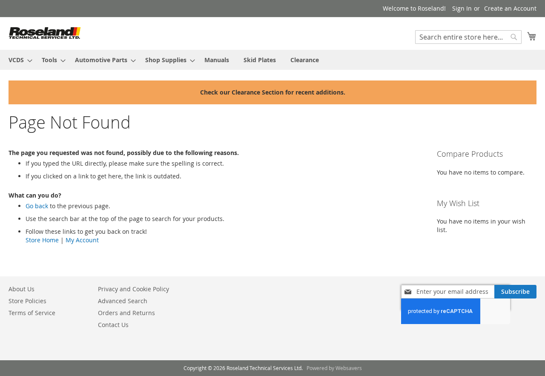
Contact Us (113, 325)
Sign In (462, 8)
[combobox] (468, 37)
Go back (37, 206)
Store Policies (27, 301)
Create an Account (510, 8)
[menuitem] (17, 60)
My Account (82, 240)
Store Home (42, 240)
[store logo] (45, 33)
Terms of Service (32, 313)
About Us (21, 289)
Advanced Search (122, 301)
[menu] (272, 60)
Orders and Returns (126, 313)
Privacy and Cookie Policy (133, 289)
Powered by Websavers (334, 368)
